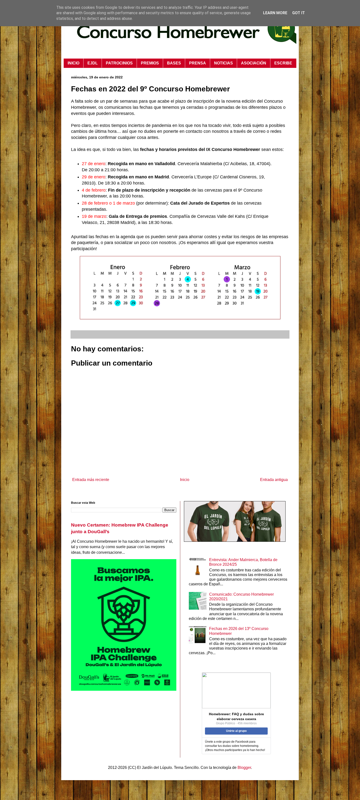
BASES (174, 63)
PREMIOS (150, 63)
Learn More (275, 13)
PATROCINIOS (119, 63)
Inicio (184, 480)
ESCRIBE (283, 63)
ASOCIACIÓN (253, 63)
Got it (298, 13)
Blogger (244, 767)
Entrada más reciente (90, 480)
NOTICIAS (223, 63)
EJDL (92, 63)
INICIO (73, 63)
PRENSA (197, 63)
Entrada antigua (274, 480)
